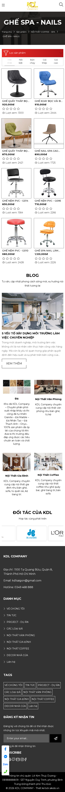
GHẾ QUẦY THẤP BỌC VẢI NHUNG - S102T (15, 101)
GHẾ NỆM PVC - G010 (15, 250)
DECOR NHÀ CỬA (15, 706)
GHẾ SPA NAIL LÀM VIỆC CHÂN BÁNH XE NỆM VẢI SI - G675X (47, 250)
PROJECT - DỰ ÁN (49, 685)
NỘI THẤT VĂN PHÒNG (37, 692)
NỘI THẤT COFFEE (43, 699)
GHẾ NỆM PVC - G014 (15, 200)
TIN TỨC (30, 685)
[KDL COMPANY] (32, 5)
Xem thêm (14, 363)
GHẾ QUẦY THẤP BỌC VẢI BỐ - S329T (15, 150)
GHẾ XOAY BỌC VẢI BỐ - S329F (49, 101)
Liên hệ (33, 706)
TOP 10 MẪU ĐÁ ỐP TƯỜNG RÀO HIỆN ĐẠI (30, 335)
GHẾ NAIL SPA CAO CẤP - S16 (46, 150)
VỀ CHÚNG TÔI (13, 685)
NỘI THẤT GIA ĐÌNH (16, 699)
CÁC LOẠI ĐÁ (12, 692)
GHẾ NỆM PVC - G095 (48, 200)
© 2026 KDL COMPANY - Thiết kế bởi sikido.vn (32, 788)
